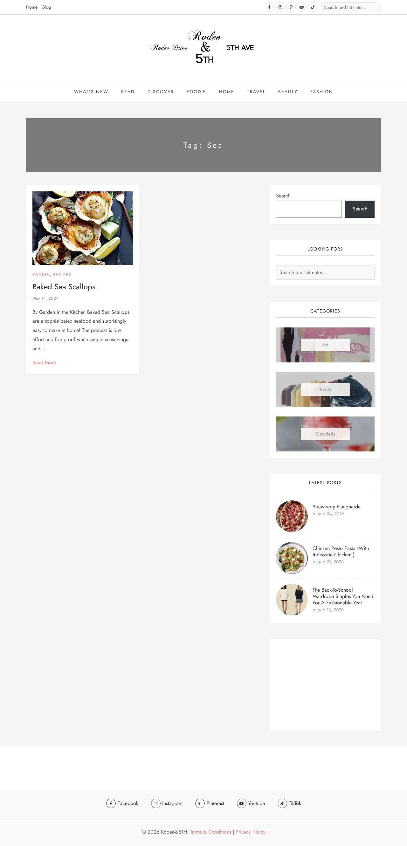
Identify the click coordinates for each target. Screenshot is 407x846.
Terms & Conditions (210, 832)
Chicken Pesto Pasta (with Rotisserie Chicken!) (341, 551)
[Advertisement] (325, 685)
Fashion (321, 91)
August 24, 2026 (328, 514)
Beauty (325, 389)
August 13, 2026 (328, 610)
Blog (46, 7)
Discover (161, 91)
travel (256, 91)
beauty (288, 91)
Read (128, 91)
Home (32, 7)
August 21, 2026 (328, 562)
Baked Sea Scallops (63, 286)
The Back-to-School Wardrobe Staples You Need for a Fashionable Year (343, 596)
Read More (44, 362)
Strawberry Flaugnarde (337, 506)
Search (283, 195)
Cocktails (325, 433)
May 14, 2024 (45, 298)
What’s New (91, 91)
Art (325, 344)
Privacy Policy (251, 832)
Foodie (196, 91)
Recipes (62, 275)
